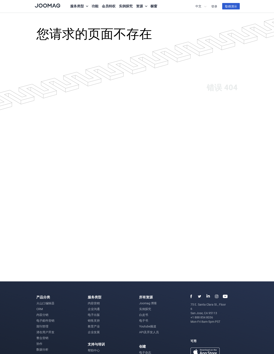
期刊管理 (42, 326)
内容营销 (94, 303)
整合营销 (42, 338)
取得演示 (231, 6)
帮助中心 (94, 350)
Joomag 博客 (148, 303)
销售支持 (94, 320)
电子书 (143, 320)
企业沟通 (94, 309)
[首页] (47, 5)
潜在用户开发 (45, 332)
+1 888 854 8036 (202, 317)
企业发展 (94, 332)
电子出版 (94, 315)
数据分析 (42, 349)
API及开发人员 (149, 332)
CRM (39, 309)
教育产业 (94, 326)
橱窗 (153, 6)
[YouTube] (225, 296)
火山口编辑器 (45, 303)
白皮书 (143, 315)
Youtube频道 (147, 326)
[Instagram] (217, 296)
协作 (39, 344)
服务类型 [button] (77, 6)
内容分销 (42, 315)
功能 (95, 6)
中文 (198, 6)
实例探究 (126, 6)
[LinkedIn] (208, 296)
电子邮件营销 (45, 320)
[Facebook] (191, 296)
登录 (214, 6)
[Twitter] (200, 296)
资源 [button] (139, 6)
